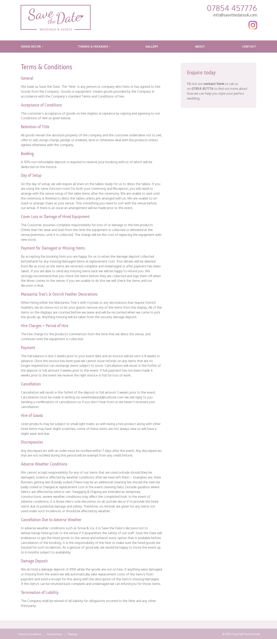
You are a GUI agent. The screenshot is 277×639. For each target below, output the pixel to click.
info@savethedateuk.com (235, 14)
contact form (213, 84)
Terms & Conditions (29, 634)
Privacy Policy (54, 634)
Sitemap (72, 634)
